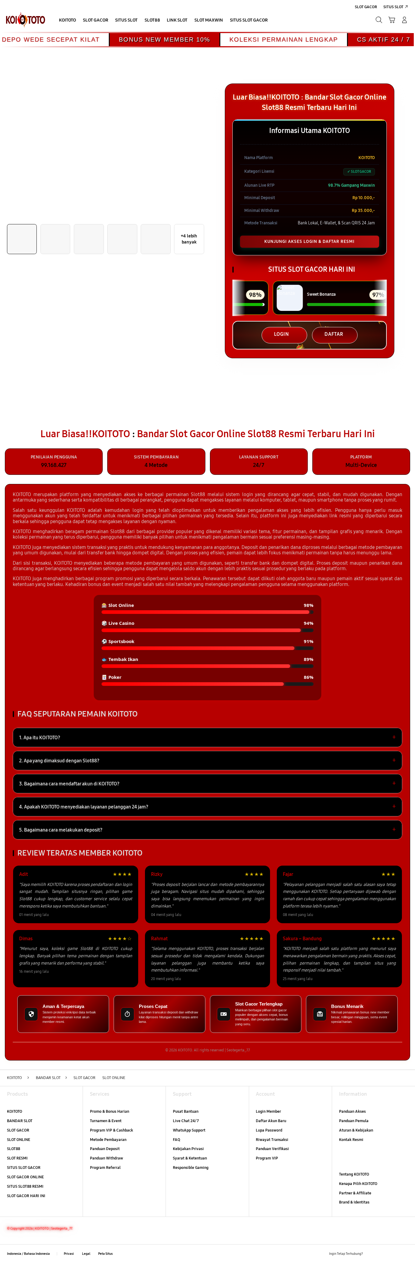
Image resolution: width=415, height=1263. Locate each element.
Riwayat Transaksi (272, 1139)
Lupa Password (269, 1130)
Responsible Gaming (190, 1167)
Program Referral (105, 1167)
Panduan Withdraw (106, 1158)
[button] (392, 20)
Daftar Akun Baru (271, 1120)
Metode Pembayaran (108, 1139)
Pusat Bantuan (185, 1111)
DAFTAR (333, 334)
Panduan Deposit (105, 1148)
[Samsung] (25, 19)
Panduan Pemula (354, 1120)
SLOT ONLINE (18, 1139)
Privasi (69, 1253)
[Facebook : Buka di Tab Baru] (371, 1253)
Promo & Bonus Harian (109, 1111)
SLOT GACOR (18, 1130)
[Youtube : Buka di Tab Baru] (404, 1253)
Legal (86, 1253)
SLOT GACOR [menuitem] (366, 7)
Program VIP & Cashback (111, 1130)
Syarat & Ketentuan (190, 1158)
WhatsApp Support (189, 1130)
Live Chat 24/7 (186, 1120)
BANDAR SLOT (20, 1120)
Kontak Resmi (351, 1139)
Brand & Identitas (354, 1202)
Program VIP (267, 1158)
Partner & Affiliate (355, 1193)
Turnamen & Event (106, 1120)
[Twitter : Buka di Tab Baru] (382, 1253)
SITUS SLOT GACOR (23, 1167)
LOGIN (281, 334)
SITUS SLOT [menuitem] (393, 7)
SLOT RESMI (17, 1158)
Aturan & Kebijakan (356, 1130)
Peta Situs (105, 1253)
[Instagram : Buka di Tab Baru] (393, 1253)
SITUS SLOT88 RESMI (25, 1186)
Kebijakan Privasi (188, 1148)
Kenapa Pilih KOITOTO (358, 1183)
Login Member (268, 1111)
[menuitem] (68, 20)
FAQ (176, 1139)
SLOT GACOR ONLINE (25, 1177)
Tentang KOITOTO (354, 1174)
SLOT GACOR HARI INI (26, 1195)
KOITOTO (14, 1111)
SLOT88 (13, 1148)
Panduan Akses (352, 1111)
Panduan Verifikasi (272, 1148)
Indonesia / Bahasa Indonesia (28, 1253)
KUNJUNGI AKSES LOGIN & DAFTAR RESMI (309, 241)
